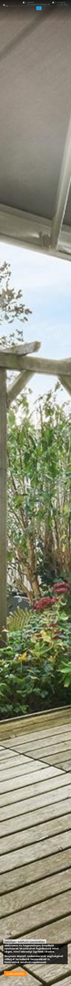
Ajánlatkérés (15, 973)
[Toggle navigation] (39, 8)
